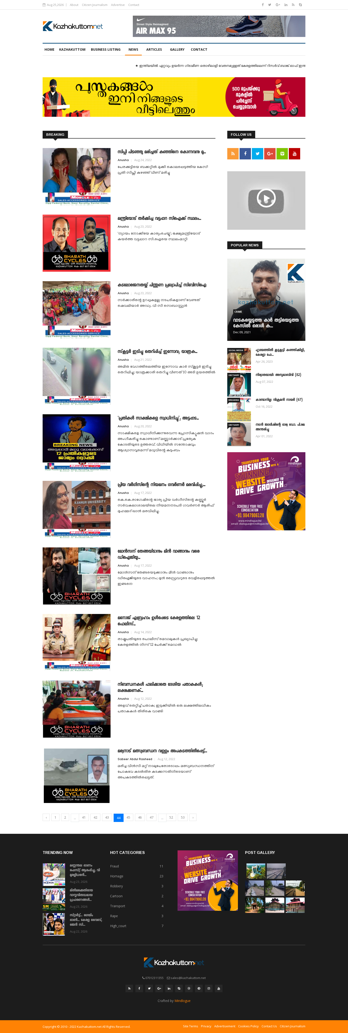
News (133, 49)
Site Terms (190, 1026)
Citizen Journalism (94, 5)
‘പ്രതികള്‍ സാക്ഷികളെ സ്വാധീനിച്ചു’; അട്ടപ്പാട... (158, 418)
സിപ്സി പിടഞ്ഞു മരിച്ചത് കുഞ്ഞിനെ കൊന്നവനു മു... (162, 152)
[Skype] (300, 4)
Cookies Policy (248, 1026)
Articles (154, 49)
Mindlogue (182, 1000)
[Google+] (278, 4)
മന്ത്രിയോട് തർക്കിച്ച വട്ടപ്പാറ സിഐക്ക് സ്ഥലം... (159, 219)
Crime (238, 311)
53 (183, 817)
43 (107, 817)
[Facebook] (263, 4)
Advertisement (224, 1026)
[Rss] (293, 4)
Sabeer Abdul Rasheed (135, 760)
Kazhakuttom (72, 49)
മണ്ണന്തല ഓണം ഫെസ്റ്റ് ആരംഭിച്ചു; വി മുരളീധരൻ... (85, 870)
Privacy (206, 1026)
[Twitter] (270, 4)
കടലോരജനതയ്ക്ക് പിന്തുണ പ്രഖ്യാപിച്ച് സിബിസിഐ (162, 285)
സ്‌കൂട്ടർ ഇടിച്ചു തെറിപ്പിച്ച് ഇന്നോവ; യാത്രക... (157, 352)
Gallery (177, 49)
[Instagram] (209, 988)
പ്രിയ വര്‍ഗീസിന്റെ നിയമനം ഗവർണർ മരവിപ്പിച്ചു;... (161, 485)
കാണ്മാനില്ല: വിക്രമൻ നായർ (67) (279, 400)
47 (151, 817)
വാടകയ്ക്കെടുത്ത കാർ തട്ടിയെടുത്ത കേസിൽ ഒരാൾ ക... (266, 323)
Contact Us (269, 1026)
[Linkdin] (286, 4)
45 (128, 817)
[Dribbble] (189, 988)
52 (171, 817)
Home (49, 49)
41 (84, 817)
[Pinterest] (199, 988)
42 (95, 817)
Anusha (123, 160)
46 (140, 817)
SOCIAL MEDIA (235, 350)
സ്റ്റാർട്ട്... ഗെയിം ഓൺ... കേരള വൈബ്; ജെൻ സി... (86, 920)
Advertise (118, 5)
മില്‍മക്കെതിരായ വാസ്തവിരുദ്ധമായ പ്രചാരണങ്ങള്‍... (81, 895)
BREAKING (233, 400)
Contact (133, 5)
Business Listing (105, 49)
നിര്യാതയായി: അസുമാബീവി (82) (278, 375)
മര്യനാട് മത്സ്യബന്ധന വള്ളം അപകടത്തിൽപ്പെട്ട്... (162, 751)
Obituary (233, 375)
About (74, 5)
